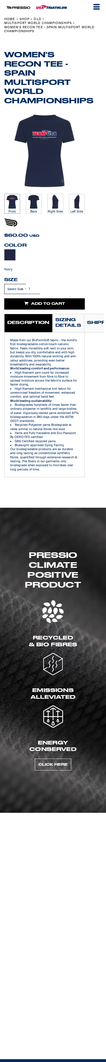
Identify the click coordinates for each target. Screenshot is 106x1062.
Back (33, 211)
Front (12, 211)
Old (37, 19)
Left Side (76, 211)
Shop (24, 19)
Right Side (55, 211)
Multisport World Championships (38, 23)
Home (9, 19)
